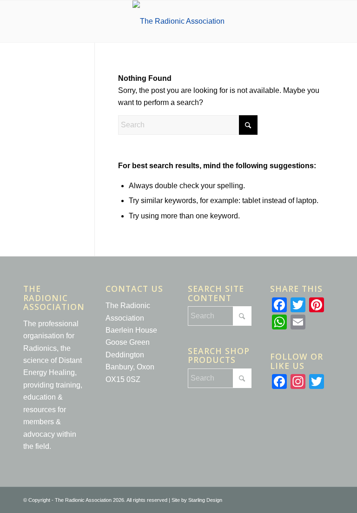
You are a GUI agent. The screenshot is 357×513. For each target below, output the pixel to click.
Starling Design (205, 500)
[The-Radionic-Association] (178, 21)
